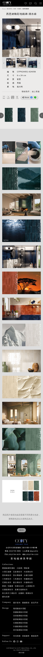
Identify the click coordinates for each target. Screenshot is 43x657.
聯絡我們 (34, 636)
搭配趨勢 (25, 636)
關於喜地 (17, 602)
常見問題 (17, 636)
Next (37, 37)
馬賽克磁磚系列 (21, 589)
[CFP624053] (34, 115)
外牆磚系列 (28, 582)
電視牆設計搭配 (19, 608)
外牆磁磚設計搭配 (20, 626)
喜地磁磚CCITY (7, 3)
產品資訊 (9, 8)
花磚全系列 (6, 582)
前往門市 (34, 602)
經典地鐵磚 (25, 8)
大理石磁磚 (6, 571)
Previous (6, 37)
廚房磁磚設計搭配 (20, 619)
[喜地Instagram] (18, 641)
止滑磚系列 (30, 586)
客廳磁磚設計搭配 (20, 612)
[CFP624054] (9, 115)
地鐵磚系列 (28, 579)
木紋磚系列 (28, 571)
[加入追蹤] (37, 54)
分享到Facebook (31, 97)
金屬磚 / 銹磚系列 (25, 593)
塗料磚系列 (6, 575)
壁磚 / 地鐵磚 (17, 8)
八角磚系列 (17, 579)
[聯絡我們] (30, 3)
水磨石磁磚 (28, 575)
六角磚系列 (6, 579)
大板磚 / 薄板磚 (23, 568)
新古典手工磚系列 (9, 593)
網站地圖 (21, 653)
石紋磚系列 (17, 571)
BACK (21, 530)
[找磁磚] (35, 3)
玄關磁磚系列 (7, 589)
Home (4, 8)
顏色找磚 (5, 596)
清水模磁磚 (17, 575)
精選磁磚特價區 (8, 568)
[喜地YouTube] (21, 641)
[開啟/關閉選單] (40, 3)
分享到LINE (35, 97)
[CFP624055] (21, 115)
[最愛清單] (25, 3)
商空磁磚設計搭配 (20, 630)
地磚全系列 (19, 586)
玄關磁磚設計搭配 (20, 623)
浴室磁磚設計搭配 (20, 615)
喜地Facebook (14, 641)
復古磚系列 (17, 582)
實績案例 (25, 602)
